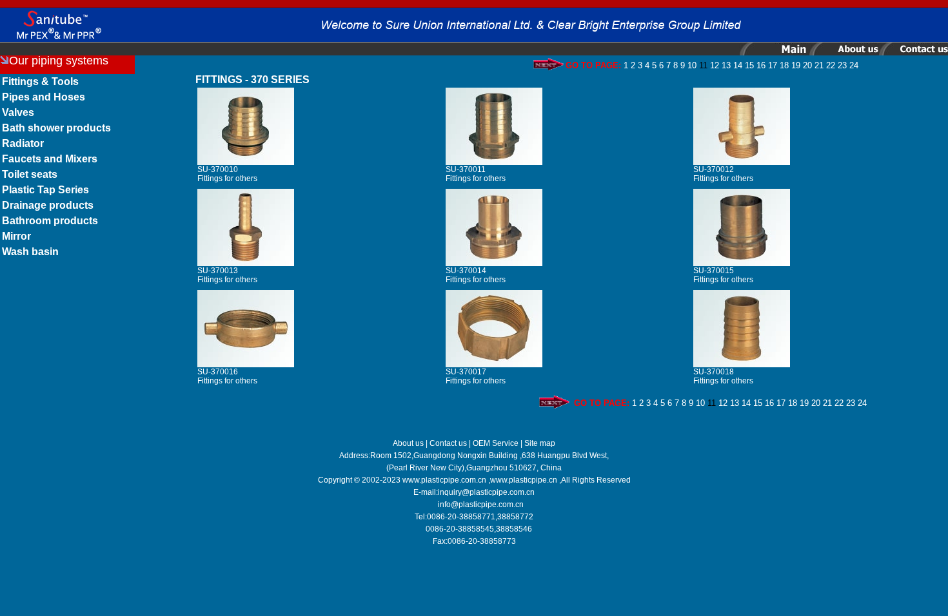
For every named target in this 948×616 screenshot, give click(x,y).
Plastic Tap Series (45, 189)
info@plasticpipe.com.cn (481, 504)
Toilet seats (29, 174)
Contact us (448, 443)
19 (795, 65)
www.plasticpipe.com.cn (444, 480)
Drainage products (48, 205)
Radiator (23, 143)
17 (772, 65)
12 (714, 65)
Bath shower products (56, 127)
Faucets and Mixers (49, 158)
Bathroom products (50, 220)
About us (408, 443)
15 (749, 65)
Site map (539, 443)
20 (807, 65)
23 (842, 65)
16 (760, 65)
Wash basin (30, 251)
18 (784, 65)
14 (737, 65)
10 (691, 65)
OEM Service (495, 443)
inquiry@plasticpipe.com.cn (486, 492)
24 (853, 65)
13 (726, 65)
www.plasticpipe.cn (523, 480)
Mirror (16, 236)
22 (830, 65)
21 (819, 65)
